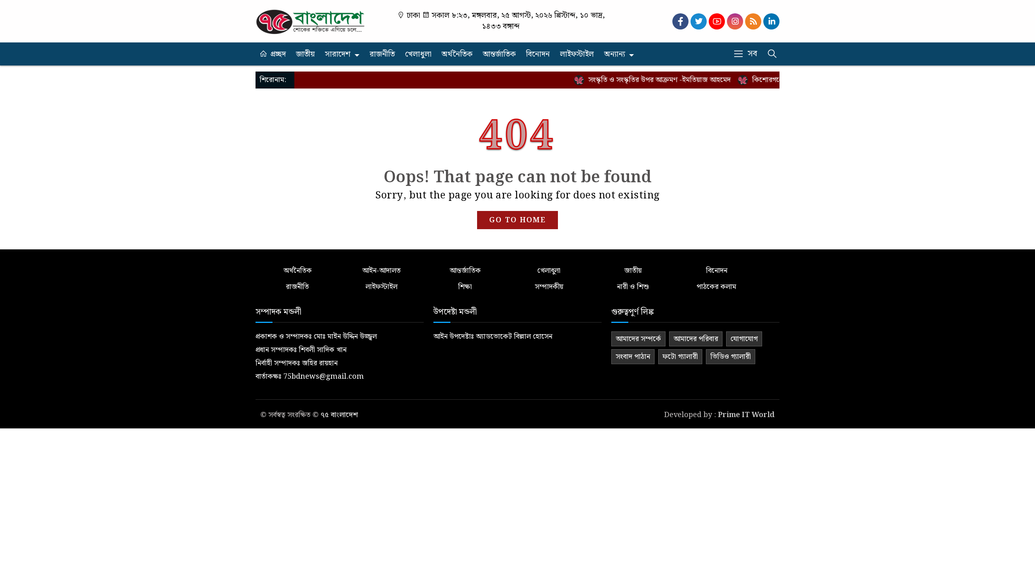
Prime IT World (746, 415)
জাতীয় (305, 54)
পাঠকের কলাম (716, 287)
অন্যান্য (614, 54)
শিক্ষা (465, 287)
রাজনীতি (382, 54)
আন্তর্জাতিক (499, 54)
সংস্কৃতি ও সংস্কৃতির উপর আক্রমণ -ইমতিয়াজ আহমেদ (647, 80)
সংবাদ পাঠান (633, 357)
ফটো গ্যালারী (680, 357)
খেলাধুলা (418, 54)
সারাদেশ (338, 54)
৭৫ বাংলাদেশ (339, 415)
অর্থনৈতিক (457, 54)
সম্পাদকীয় (549, 287)
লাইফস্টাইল (577, 54)
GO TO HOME (517, 220)
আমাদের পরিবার (696, 339)
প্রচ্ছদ (278, 54)
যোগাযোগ (744, 339)
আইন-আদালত (381, 271)
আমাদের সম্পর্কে (638, 339)
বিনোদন (538, 54)
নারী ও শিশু (633, 287)
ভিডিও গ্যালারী (730, 357)
